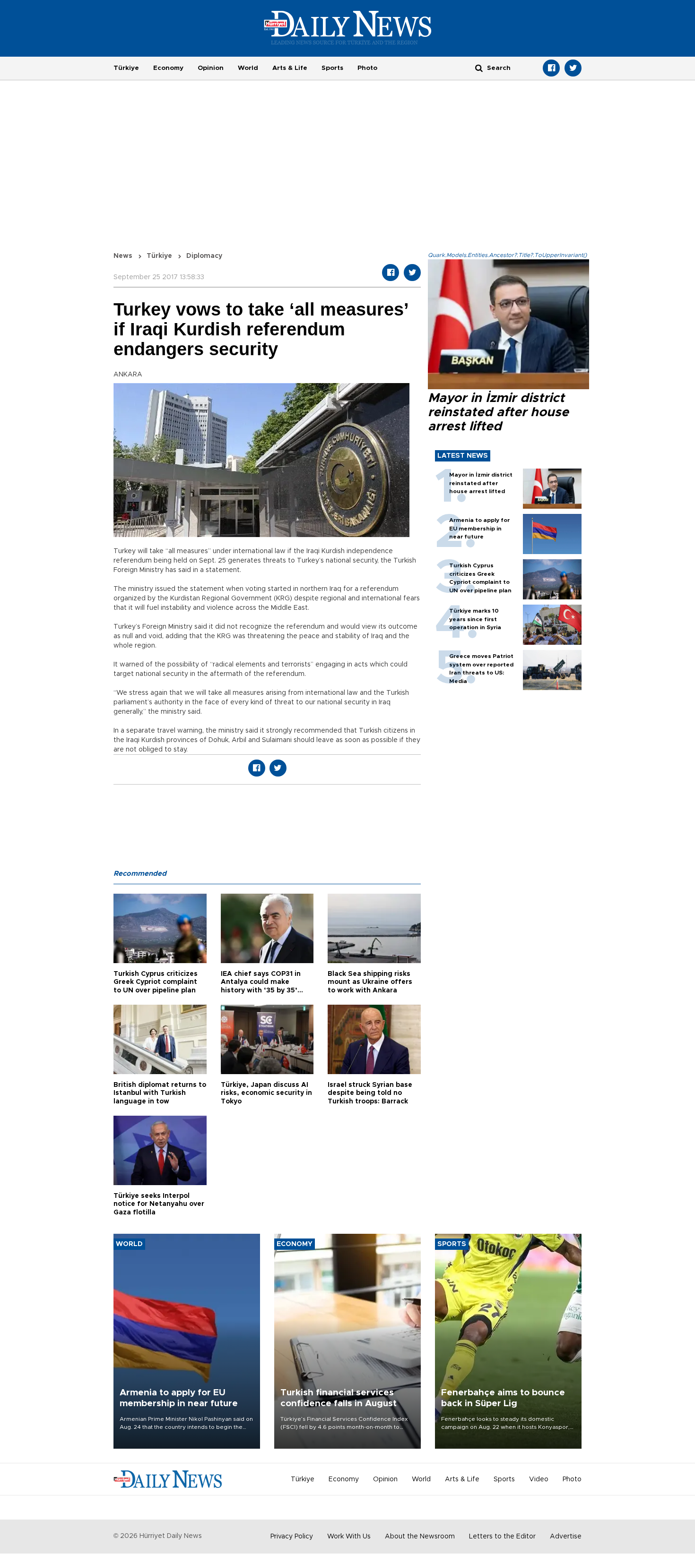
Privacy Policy (291, 1536)
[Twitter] (573, 68)
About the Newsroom (420, 1536)
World (248, 68)
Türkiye (126, 68)
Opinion (211, 68)
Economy (168, 68)
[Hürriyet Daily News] (348, 27)
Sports (332, 68)
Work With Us (349, 1536)
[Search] (479, 68)
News (122, 256)
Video (538, 1479)
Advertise (566, 1536)
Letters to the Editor (502, 1536)
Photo (367, 68)
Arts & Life (289, 68)
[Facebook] (551, 68)
